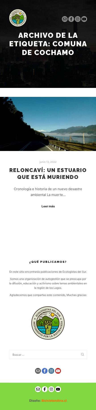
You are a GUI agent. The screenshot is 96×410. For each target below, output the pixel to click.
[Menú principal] (55, 19)
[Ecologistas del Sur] (18, 19)
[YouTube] (84, 19)
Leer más (48, 206)
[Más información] (47, 19)
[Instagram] (78, 19)
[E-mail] (65, 19)
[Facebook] (71, 19)
